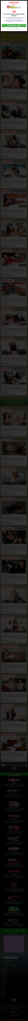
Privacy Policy (19, 21)
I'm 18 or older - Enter (14, 25)
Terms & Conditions (20, 20)
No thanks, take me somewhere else (14, 28)
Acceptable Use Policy (10, 21)
